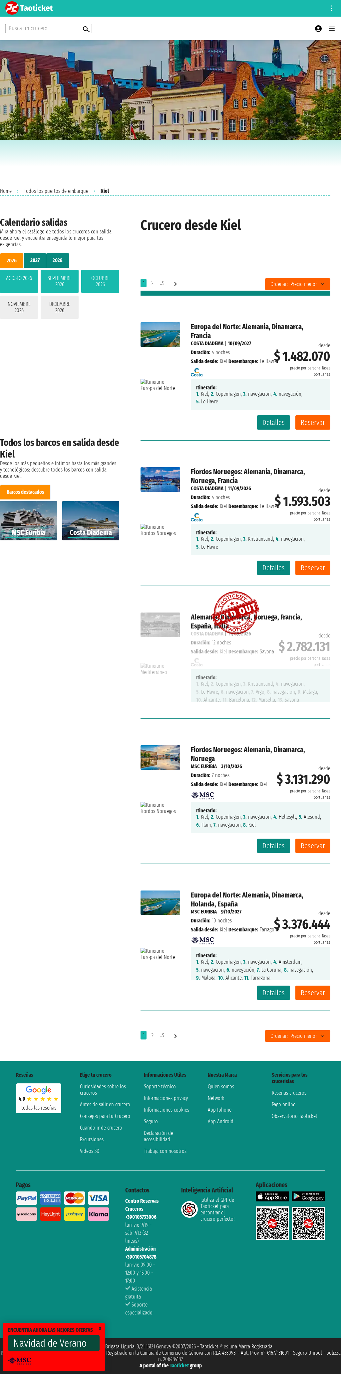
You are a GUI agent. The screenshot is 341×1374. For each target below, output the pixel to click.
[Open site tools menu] (332, 8)
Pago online (283, 1104)
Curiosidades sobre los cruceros (103, 1089)
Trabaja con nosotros (165, 1151)
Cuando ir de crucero (101, 1128)
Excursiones (92, 1139)
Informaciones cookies (166, 1110)
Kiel (223, 361)
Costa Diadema (207, 343)
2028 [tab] (58, 260)
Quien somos (221, 1086)
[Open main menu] (332, 29)
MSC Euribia (204, 766)
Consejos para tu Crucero (105, 1116)
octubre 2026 (100, 281)
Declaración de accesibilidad (158, 1136)
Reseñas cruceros (289, 1093)
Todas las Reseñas (38, 1108)
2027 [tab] (35, 260)
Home (6, 191)
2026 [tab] (12, 260)
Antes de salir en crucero (105, 1104)
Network (216, 1098)
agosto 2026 (19, 278)
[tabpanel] (59, 296)
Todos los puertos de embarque (56, 191)
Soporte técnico (160, 1086)
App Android (220, 1121)
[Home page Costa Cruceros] (196, 370)
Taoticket (179, 1365)
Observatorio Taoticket (294, 1116)
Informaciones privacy (166, 1098)
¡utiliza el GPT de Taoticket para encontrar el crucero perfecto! (217, 1209)
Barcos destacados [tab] (25, 492)
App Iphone (219, 1110)
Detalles (273, 422)
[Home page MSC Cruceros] (202, 793)
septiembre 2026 (60, 281)
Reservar (313, 422)
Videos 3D (89, 1151)
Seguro (151, 1121)
